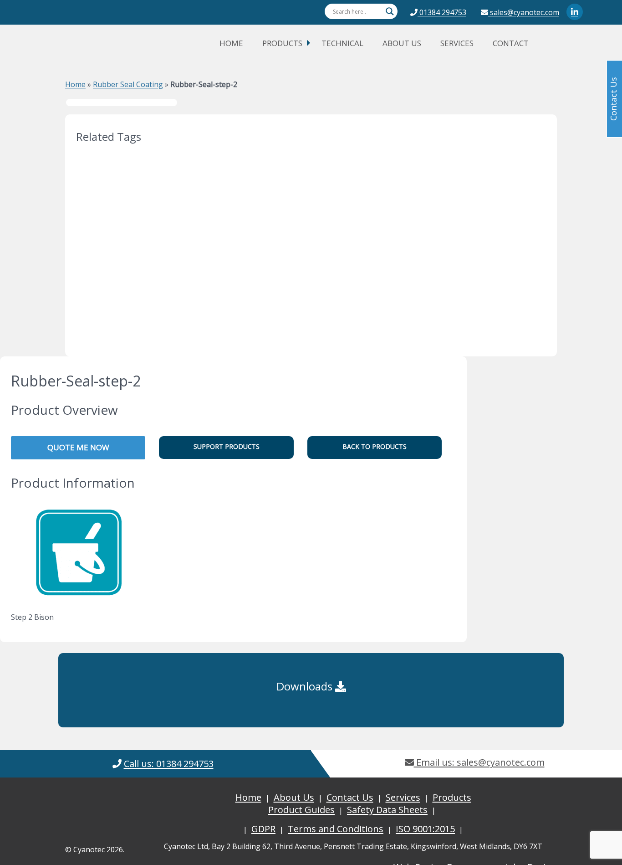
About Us (401, 43)
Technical (342, 43)
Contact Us (349, 797)
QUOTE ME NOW (78, 447)
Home (231, 43)
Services (457, 43)
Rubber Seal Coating (128, 84)
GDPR (263, 829)
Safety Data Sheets (387, 809)
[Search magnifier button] (389, 11)
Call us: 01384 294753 (169, 763)
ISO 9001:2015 (425, 829)
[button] (226, 447)
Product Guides (301, 809)
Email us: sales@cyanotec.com (479, 762)
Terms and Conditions (335, 829)
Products (282, 43)
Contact (511, 43)
